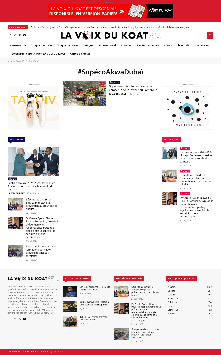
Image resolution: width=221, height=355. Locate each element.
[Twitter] (19, 35)
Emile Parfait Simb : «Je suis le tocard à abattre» (95, 288)
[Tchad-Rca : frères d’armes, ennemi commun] (70, 321)
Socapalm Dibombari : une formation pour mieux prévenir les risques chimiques (72, 27)
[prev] (206, 27)
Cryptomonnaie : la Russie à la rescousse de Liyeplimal (94, 303)
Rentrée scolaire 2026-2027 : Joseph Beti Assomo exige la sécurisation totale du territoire (31, 186)
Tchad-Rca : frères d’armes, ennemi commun (94, 318)
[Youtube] (24, 35)
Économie (114, 82)
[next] (211, 27)
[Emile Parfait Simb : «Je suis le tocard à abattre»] (70, 291)
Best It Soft (58, 351)
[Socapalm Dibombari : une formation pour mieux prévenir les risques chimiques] (15, 251)
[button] (210, 35)
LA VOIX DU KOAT (16, 193)
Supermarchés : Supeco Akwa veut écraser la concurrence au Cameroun (133, 88)
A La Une (12, 179)
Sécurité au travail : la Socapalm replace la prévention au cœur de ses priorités (41, 204)
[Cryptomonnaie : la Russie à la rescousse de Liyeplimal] (70, 306)
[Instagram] (14, 35)
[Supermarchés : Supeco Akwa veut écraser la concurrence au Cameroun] (84, 93)
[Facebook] (10, 35)
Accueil (11, 61)
